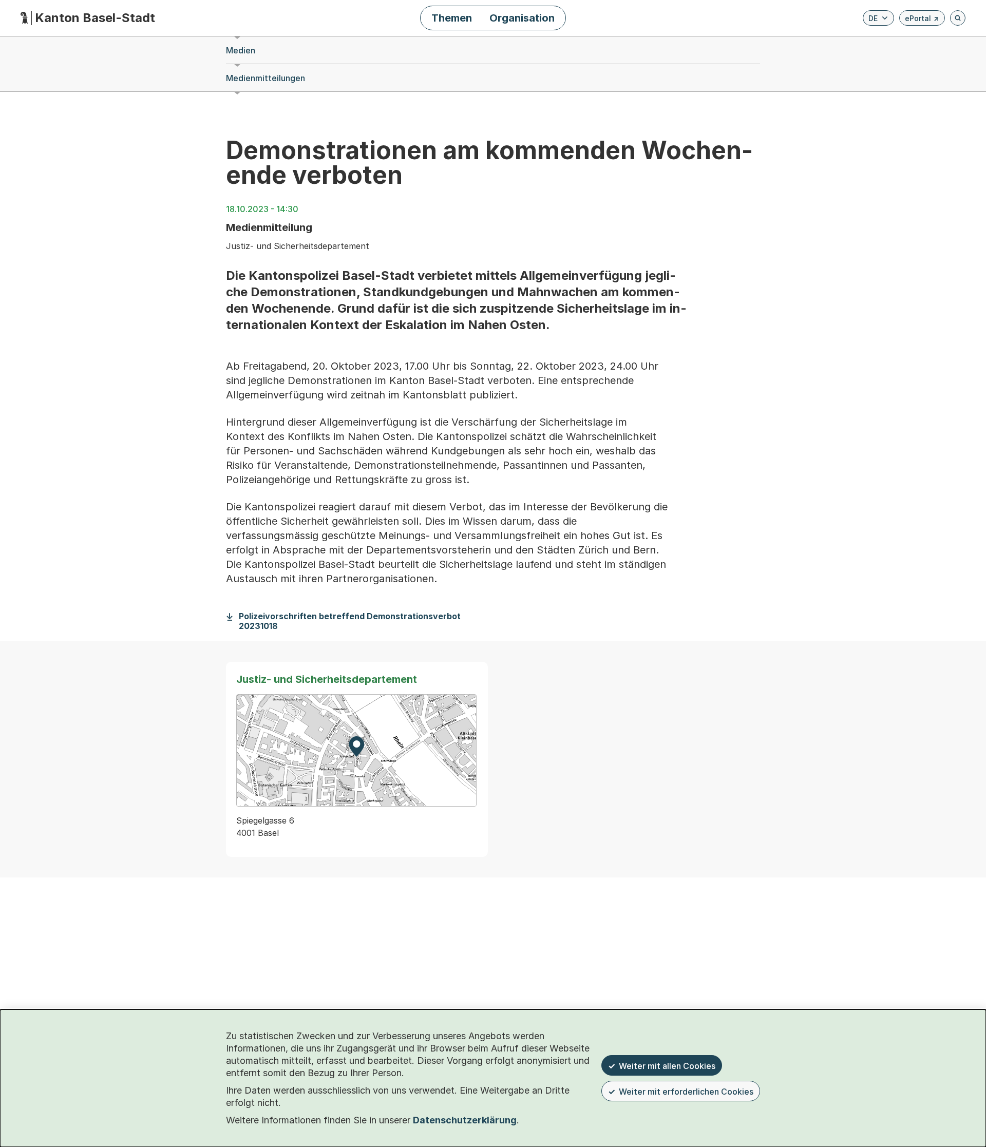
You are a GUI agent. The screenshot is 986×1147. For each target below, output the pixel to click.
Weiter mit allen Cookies (667, 1066)
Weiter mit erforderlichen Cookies (686, 1091)
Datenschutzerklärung (465, 1120)
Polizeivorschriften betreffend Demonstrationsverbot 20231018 (350, 621)
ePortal (922, 20)
